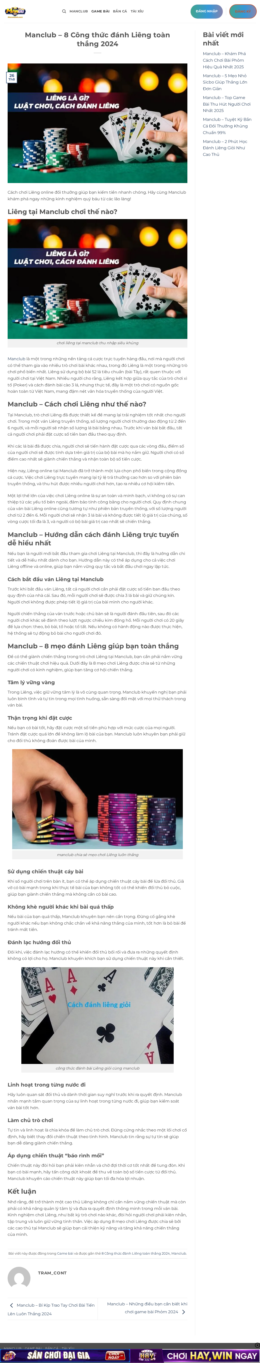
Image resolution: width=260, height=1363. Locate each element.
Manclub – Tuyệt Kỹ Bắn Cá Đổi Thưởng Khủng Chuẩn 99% (227, 126)
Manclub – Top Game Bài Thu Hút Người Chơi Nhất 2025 (227, 104)
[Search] (64, 11)
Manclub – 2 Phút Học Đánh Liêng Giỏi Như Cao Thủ (225, 148)
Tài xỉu (137, 11)
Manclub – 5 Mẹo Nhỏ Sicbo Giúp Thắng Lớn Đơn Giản (225, 82)
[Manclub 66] (29, 11)
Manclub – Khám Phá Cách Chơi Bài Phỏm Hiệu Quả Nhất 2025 (224, 60)
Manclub (79, 11)
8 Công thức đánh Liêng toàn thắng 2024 (136, 1253)
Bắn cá (120, 11)
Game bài (100, 11)
